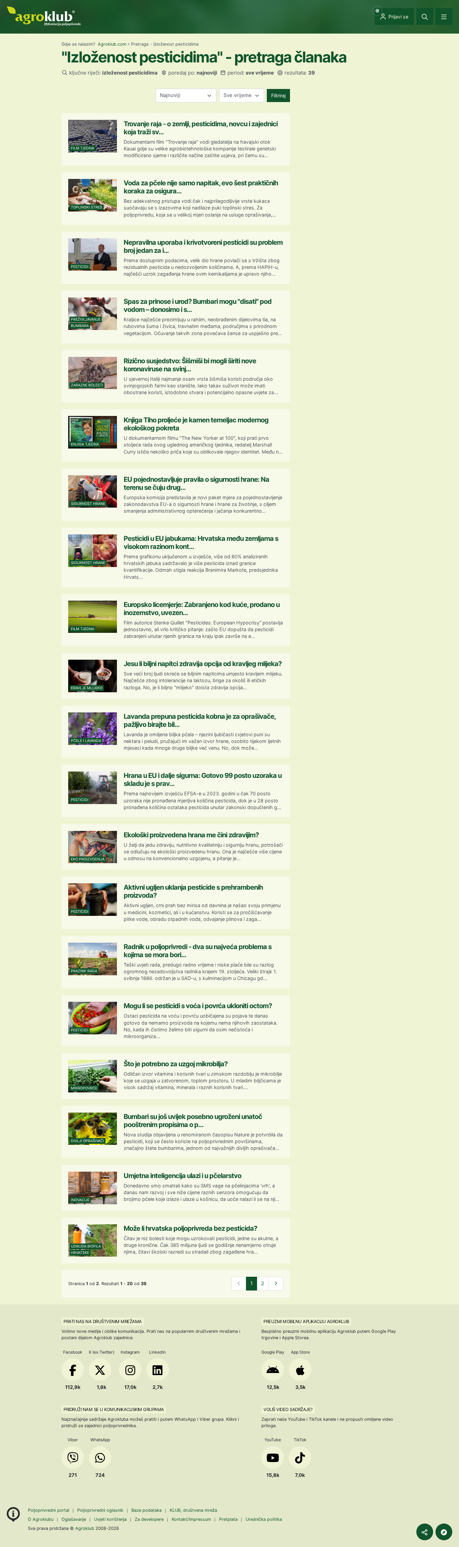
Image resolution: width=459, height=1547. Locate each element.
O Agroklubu (40, 1519)
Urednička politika (264, 1519)
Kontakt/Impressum (191, 1519)
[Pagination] (275, 1284)
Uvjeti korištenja (110, 1519)
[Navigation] (443, 16)
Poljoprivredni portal (49, 1510)
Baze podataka (147, 1510)
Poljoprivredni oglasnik (101, 1510)
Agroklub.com (112, 44)
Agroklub (84, 1528)
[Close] (424, 16)
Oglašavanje (73, 1519)
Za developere (149, 1519)
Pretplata (228, 1519)
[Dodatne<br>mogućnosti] (443, 1531)
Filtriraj (278, 95)
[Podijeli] (424, 1531)
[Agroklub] (44, 15)
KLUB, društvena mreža (193, 1510)
